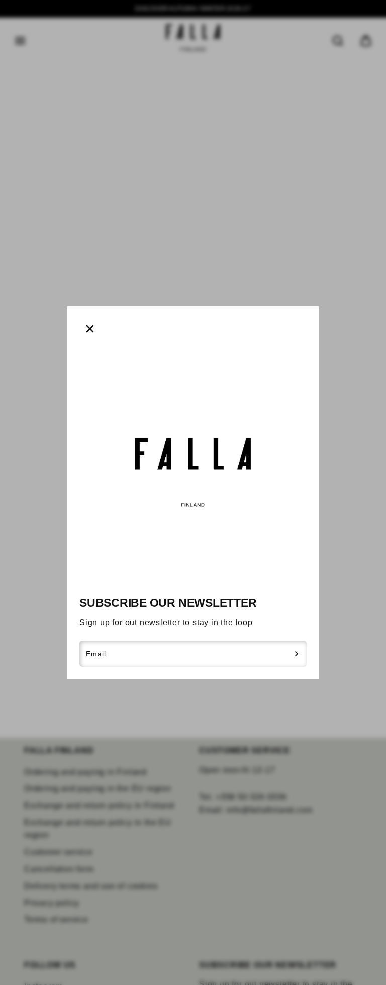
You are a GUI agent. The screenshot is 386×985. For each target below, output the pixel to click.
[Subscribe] (297, 654)
